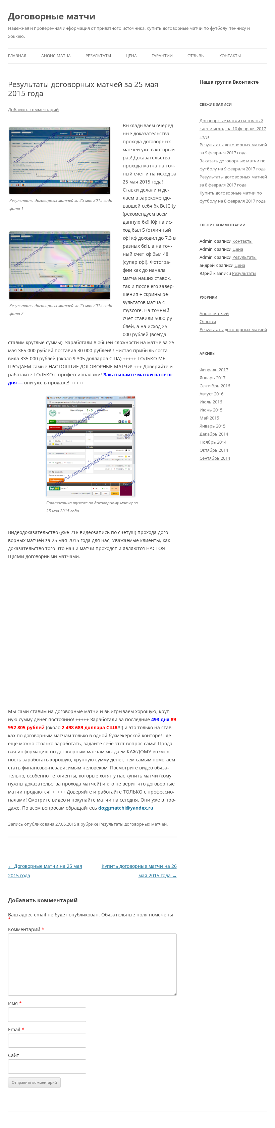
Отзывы (196, 56)
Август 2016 (211, 394)
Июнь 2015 (211, 410)
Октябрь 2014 (214, 450)
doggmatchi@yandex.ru (125, 808)
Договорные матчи (52, 16)
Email (16, 1029)
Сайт (13, 1055)
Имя (15, 1003)
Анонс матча (56, 56)
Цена (131, 56)
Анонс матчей (214, 313)
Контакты (230, 56)
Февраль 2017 (214, 370)
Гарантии (162, 56)
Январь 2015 (212, 426)
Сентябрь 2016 (215, 386)
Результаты (98, 56)
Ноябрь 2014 (213, 442)
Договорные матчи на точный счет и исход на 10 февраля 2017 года (233, 129)
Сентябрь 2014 (215, 458)
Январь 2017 (212, 378)
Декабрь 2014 (214, 434)
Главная (17, 56)
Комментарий (26, 929)
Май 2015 (209, 418)
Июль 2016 (211, 402)
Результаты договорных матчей (133, 824)
